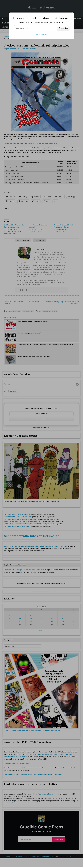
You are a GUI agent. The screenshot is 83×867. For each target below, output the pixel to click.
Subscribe (63, 28)
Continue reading (41, 34)
